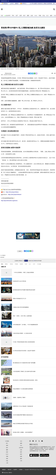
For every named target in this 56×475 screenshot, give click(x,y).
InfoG (35, 15)
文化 (55, 15)
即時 (13, 15)
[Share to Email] (36, 73)
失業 (26, 264)
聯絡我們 (9, 469)
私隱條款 (21, 469)
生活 (47, 15)
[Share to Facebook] (29, 73)
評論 (43, 15)
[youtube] (42, 441)
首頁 (2, 15)
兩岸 (24, 15)
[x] (39, 441)
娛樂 (21, 456)
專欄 (40, 15)
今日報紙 (7, 441)
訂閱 (34, 260)
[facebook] (33, 441)
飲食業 (21, 264)
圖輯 (21, 458)
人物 (7, 462)
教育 (21, 454)
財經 (32, 15)
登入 (26, 260)
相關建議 (4, 469)
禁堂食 (11, 264)
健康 (51, 15)
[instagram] (30, 441)
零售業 (16, 264)
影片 (7, 443)
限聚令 (6, 264)
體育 (21, 452)
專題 (7, 458)
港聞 (20, 15)
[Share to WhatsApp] (34, 73)
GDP (34, 264)
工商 (21, 460)
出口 (30, 264)
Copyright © (27, 469)
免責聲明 (15, 469)
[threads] (36, 441)
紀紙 (21, 449)
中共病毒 (39, 264)
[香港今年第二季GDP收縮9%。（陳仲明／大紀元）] (28, 48)
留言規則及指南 (2, 257)
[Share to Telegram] (33, 73)
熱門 (17, 15)
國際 (28, 15)
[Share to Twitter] (31, 73)
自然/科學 (21, 447)
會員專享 (8, 15)
